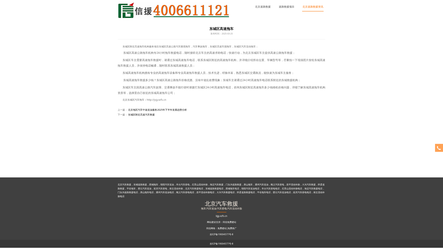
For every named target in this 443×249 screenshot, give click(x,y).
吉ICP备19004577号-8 (221, 234)
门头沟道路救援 (233, 184)
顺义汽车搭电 (277, 184)
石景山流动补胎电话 (292, 188)
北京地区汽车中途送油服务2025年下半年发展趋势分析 (157, 109)
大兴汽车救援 (309, 184)
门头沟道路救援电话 (128, 192)
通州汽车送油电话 (165, 192)
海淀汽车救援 (216, 184)
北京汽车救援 (124, 184)
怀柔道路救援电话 (246, 192)
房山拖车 (248, 184)
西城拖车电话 (232, 188)
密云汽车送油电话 (282, 192)
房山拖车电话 (147, 192)
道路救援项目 (286, 6)
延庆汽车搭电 (160, 188)
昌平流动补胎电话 (205, 192)
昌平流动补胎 (293, 184)
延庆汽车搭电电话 (302, 192)
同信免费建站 (229, 222)
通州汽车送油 (261, 184)
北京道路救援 (263, 6)
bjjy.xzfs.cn (221, 216)
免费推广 (232, 228)
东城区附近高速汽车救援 (141, 114)
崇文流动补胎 (176, 188)
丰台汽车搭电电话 (271, 188)
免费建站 (222, 228)
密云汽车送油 (144, 188)
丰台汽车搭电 (183, 184)
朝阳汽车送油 (167, 184)
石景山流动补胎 (200, 184)
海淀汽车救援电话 (313, 188)
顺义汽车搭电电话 (185, 192)
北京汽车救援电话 (194, 188)
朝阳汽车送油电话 (250, 188)
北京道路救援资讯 (312, 6)
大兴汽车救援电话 (226, 192)
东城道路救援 (140, 184)
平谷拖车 (131, 188)
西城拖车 (153, 184)
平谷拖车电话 (264, 192)
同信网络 (210, 228)
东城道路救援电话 (214, 188)
